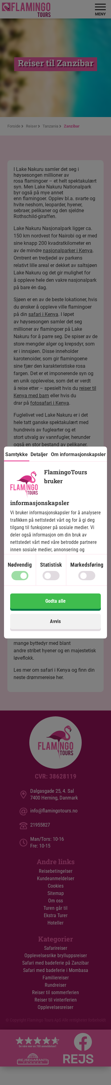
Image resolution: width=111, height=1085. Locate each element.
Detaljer (39, 454)
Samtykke (16, 454)
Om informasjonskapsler (78, 454)
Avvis (55, 621)
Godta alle (55, 601)
